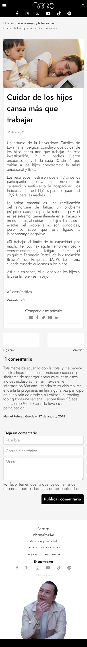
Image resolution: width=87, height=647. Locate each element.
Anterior (78, 350)
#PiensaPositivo (43, 534)
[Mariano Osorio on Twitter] (37, 14)
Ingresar (33, 554)
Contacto (43, 528)
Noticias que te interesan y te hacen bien (29, 23)
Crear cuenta (51, 554)
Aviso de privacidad (43, 541)
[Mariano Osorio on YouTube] (48, 14)
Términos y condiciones (43, 547)
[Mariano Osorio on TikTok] (59, 14)
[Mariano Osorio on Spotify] (69, 14)
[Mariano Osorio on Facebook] (17, 14)
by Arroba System (43, 575)
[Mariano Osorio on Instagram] (27, 14)
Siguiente (9, 350)
